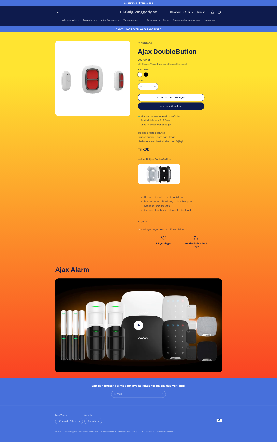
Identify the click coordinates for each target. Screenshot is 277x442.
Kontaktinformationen (166, 432)
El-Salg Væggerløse (71, 431)
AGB (141, 432)
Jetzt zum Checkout (171, 106)
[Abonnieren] (162, 394)
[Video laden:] (138, 325)
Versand (154, 64)
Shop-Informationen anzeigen (156, 125)
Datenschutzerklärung (127, 432)
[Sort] (146, 74)
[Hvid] (140, 74)
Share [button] (144, 222)
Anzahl (141, 81)
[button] (58, 12)
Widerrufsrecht (107, 432)
